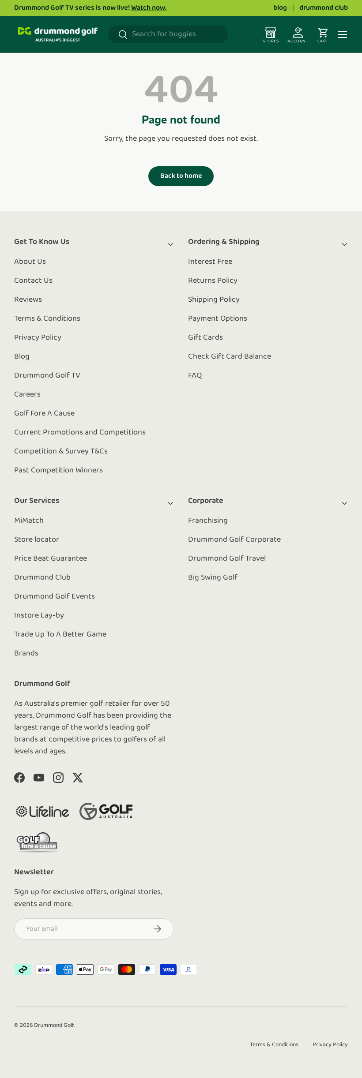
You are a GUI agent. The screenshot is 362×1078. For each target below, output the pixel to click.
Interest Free (210, 262)
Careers (27, 395)
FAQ (195, 376)
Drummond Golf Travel (227, 559)
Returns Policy (213, 281)
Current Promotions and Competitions (80, 433)
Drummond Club (42, 578)
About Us (30, 262)
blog (280, 7)
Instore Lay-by (39, 616)
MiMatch (29, 521)
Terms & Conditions (47, 319)
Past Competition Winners (58, 471)
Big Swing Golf (213, 578)
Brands (26, 654)
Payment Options (217, 319)
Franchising (208, 521)
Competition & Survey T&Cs (61, 452)
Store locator (36, 540)
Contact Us (33, 281)
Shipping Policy (214, 300)
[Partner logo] (42, 811)
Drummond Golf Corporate (234, 540)
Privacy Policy (37, 338)
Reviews (28, 300)
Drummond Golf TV (47, 376)
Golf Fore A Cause (44, 414)
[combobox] (168, 34)
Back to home (181, 176)
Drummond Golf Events (54, 597)
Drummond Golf (54, 1025)
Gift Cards (205, 338)
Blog (22, 357)
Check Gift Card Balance (229, 357)
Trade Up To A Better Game (60, 635)
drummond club (323, 7)
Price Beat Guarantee (50, 559)
